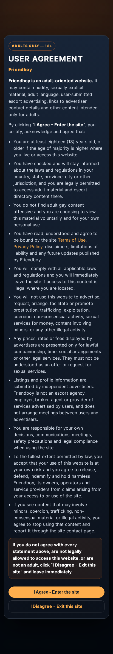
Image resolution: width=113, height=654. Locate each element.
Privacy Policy (28, 246)
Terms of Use (72, 240)
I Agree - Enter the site (56, 592)
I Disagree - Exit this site (56, 606)
